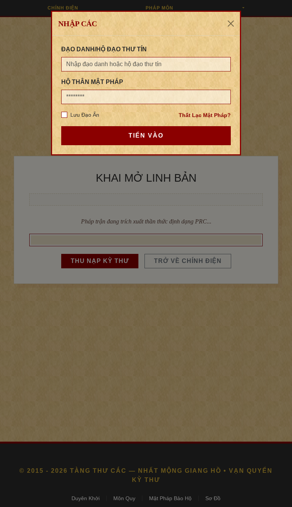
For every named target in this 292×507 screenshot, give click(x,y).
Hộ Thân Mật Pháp (92, 82)
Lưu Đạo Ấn (84, 115)
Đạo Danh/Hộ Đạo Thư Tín (104, 49)
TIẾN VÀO (146, 135)
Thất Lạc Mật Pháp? (205, 115)
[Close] (231, 23)
